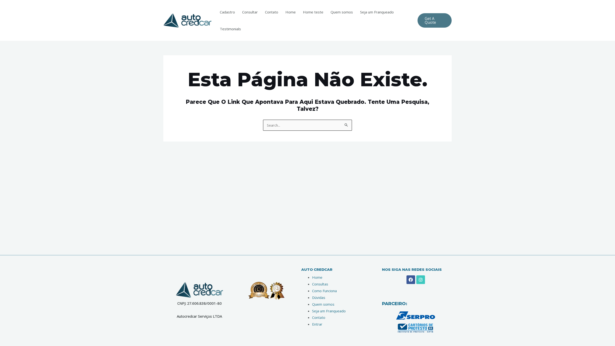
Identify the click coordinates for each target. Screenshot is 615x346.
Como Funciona (324, 290)
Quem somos (342, 12)
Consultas (320, 284)
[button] (435, 20)
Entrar (317, 324)
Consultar (250, 12)
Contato (271, 12)
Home (290, 12)
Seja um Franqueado (377, 12)
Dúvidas (318, 297)
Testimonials (230, 28)
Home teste (313, 12)
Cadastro (227, 12)
